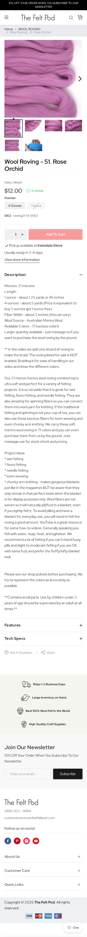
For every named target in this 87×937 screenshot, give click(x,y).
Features (12, 625)
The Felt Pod (44, 902)
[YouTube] (36, 841)
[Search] (71, 17)
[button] (6, 17)
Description (15, 274)
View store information (22, 259)
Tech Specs (14, 638)
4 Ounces (15, 206)
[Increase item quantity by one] (22, 234)
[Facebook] (7, 841)
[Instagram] (26, 841)
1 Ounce (36, 206)
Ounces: (10, 198)
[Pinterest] (17, 841)
